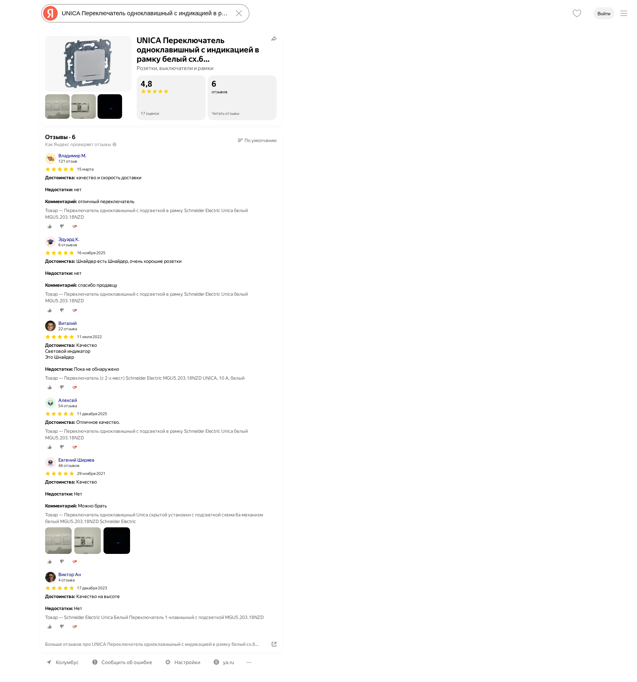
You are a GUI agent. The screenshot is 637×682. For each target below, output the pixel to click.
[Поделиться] (274, 38)
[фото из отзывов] (58, 541)
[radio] (49, 226)
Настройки (187, 662)
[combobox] (144, 13)
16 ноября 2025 (91, 253)
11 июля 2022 (89, 337)
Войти (604, 13)
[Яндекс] (50, 13)
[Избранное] (577, 13)
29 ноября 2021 (91, 473)
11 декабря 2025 (92, 414)
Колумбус (67, 662)
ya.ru (228, 662)
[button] (57, 106)
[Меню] (623, 13)
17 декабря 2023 (92, 588)
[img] (59, 169)
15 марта (85, 169)
